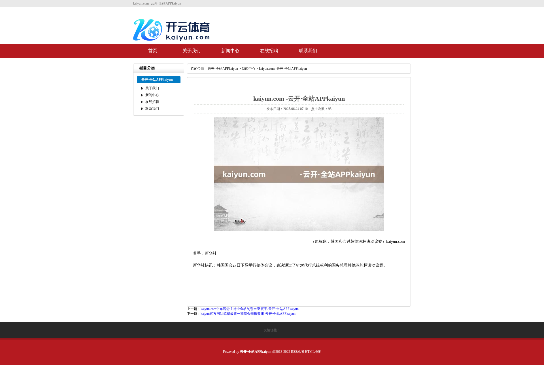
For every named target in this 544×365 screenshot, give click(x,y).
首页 (152, 50)
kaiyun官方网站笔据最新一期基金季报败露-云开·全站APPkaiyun (248, 314)
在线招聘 (269, 50)
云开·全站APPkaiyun (223, 69)
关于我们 (191, 50)
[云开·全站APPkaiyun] (172, 43)
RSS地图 (297, 352)
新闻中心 (230, 50)
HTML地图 (313, 352)
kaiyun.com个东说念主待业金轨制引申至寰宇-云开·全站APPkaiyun (250, 309)
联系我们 (308, 50)
